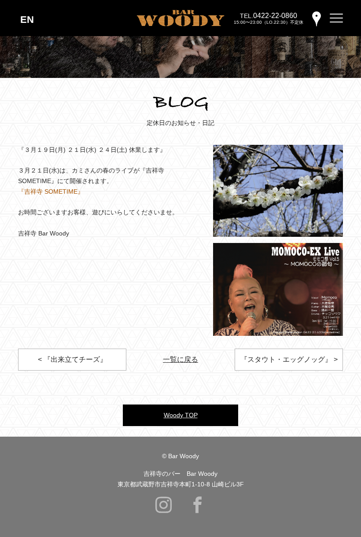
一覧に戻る (180, 359)
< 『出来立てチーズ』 (72, 359)
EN (27, 19)
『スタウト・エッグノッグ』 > (289, 359)
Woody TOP (181, 415)
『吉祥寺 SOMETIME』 (51, 191)
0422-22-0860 (275, 15)
